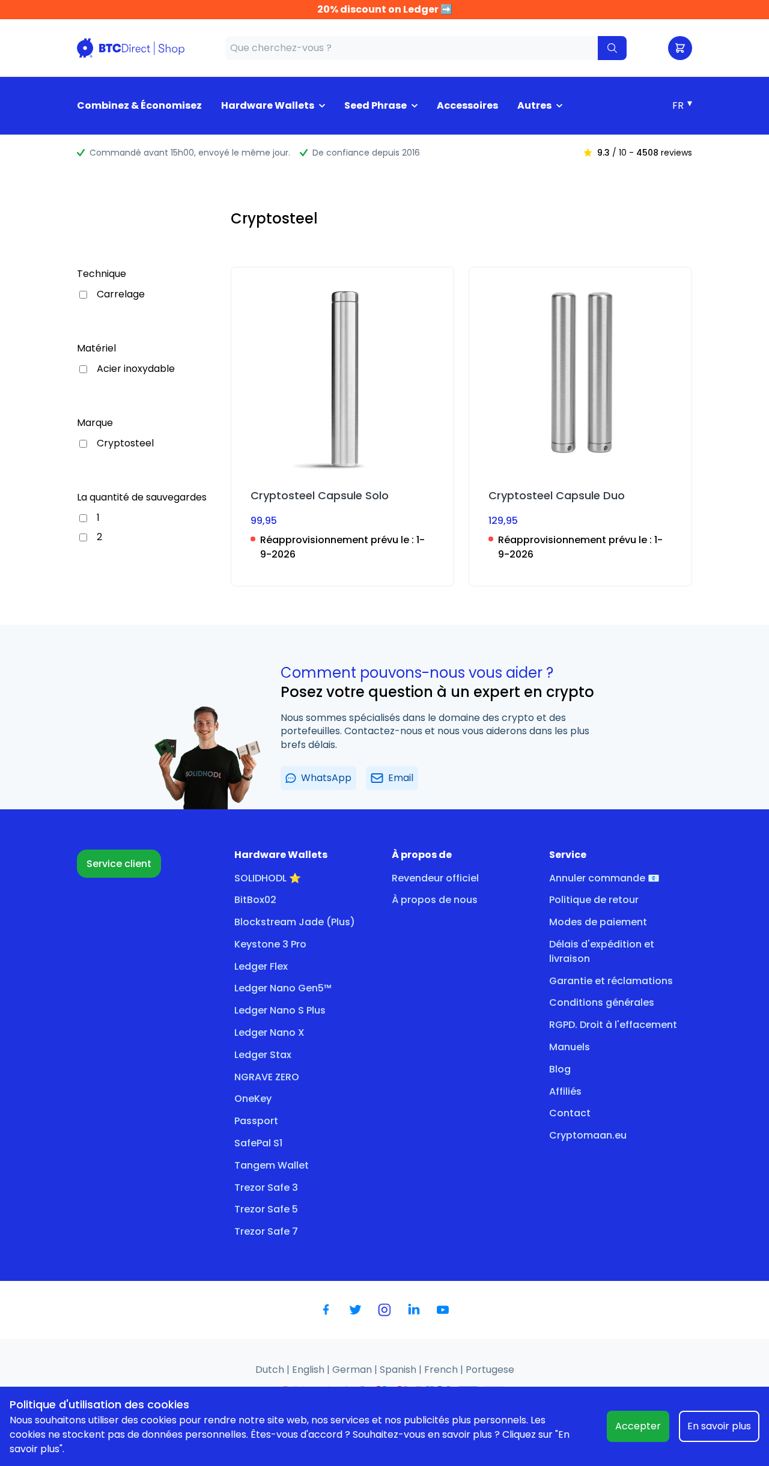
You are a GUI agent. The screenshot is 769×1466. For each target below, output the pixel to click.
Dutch (271, 1369)
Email (400, 778)
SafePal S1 (258, 1143)
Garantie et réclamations (611, 981)
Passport (256, 1121)
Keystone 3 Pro (270, 944)
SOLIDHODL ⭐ (267, 878)
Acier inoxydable (136, 369)
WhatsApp (326, 778)
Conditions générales (601, 1002)
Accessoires (467, 105)
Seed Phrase (375, 105)
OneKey (253, 1099)
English (309, 1369)
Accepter (638, 1426)
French (442, 1369)
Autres (534, 105)
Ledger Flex (261, 966)
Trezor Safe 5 (266, 1209)
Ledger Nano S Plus (280, 1010)
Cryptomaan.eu (588, 1135)
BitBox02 (255, 900)
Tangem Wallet (271, 1165)
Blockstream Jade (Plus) (294, 922)
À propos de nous (435, 900)
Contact (570, 1113)
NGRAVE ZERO (266, 1077)
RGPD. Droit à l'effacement (613, 1025)
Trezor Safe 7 (266, 1231)
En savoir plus (719, 1426)
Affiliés (565, 1091)
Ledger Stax (262, 1055)
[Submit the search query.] (612, 48)
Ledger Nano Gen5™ (283, 988)
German (353, 1369)
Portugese (490, 1369)
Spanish (399, 1369)
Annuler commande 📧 (604, 878)
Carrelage (121, 294)
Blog (560, 1069)
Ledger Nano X (269, 1032)
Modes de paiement (598, 922)
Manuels (569, 1047)
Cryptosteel (125, 443)
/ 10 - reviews (644, 153)
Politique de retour (594, 900)
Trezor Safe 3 (266, 1187)
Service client (119, 864)
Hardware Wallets (267, 105)
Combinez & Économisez (139, 105)
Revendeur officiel (435, 878)
